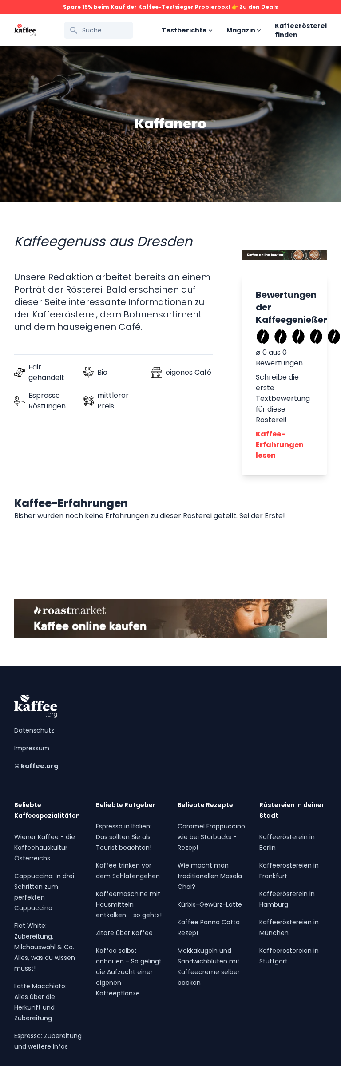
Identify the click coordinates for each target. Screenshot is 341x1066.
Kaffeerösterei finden (301, 30)
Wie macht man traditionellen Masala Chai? (210, 876)
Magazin (240, 30)
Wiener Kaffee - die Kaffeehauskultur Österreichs (44, 847)
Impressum (31, 748)
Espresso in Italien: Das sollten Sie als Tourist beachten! (123, 837)
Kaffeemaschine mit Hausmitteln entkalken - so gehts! (129, 904)
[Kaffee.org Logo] (25, 30)
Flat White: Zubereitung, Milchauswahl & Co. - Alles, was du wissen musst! (46, 947)
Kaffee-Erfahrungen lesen (280, 444)
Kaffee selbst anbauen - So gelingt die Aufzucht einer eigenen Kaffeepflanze (129, 972)
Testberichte (184, 30)
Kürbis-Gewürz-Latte (210, 904)
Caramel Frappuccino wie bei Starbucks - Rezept (211, 837)
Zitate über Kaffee (124, 932)
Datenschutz (34, 730)
